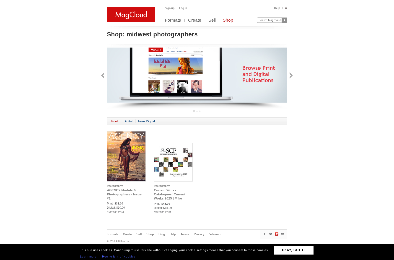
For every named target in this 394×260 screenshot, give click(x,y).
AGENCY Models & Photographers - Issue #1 (124, 194)
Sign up (169, 8)
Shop (228, 20)
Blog (161, 234)
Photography (115, 185)
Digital (128, 121)
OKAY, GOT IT (294, 250)
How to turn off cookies (118, 256)
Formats (173, 20)
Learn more (88, 256)
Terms (185, 234)
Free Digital (146, 121)
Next (290, 76)
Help (277, 8)
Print (114, 121)
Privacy (199, 234)
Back (103, 76)
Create (194, 20)
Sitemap (214, 234)
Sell (212, 20)
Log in (183, 8)
